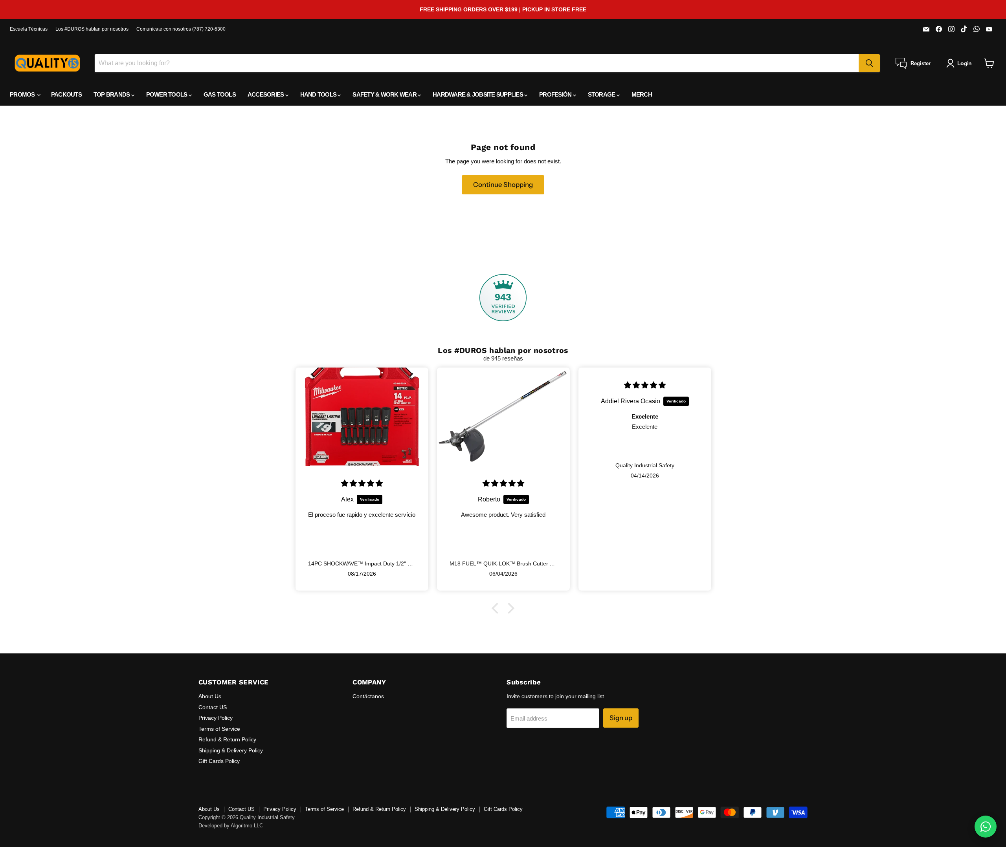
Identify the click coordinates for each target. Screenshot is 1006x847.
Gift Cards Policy (219, 761)
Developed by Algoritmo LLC (230, 826)
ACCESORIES (266, 94)
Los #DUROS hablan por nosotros (92, 29)
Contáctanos (368, 696)
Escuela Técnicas (29, 29)
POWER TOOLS (167, 94)
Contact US (212, 707)
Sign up (620, 718)
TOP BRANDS (112, 94)
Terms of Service (219, 729)
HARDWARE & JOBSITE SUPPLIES (478, 94)
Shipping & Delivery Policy (230, 750)
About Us (209, 696)
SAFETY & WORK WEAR (385, 94)
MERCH (642, 94)
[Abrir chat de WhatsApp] (986, 827)
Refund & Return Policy (227, 739)
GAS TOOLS (220, 94)
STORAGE (602, 94)
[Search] (869, 63)
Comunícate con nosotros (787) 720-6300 (181, 29)
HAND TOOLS (319, 94)
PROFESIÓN (556, 94)
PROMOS (23, 94)
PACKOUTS (66, 94)
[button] (497, 608)
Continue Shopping (503, 184)
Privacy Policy (215, 718)
